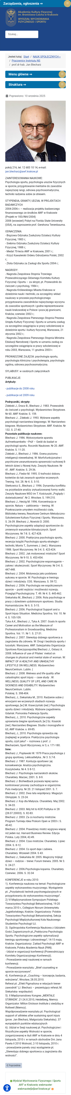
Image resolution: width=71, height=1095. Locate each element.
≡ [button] (62, 74)
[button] (7, 1088)
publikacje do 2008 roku (21, 388)
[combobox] (21, 34)
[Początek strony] (65, 1088)
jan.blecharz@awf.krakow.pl (21, 171)
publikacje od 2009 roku (21, 395)
